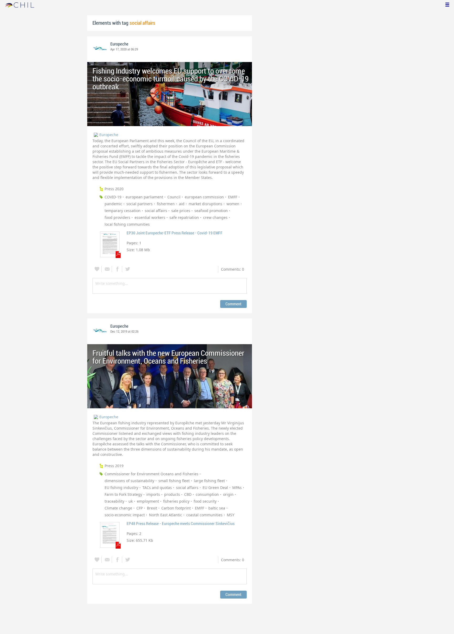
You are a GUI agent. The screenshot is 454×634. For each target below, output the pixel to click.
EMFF (232, 196)
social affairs (156, 210)
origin (228, 494)
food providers (117, 217)
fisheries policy (176, 501)
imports (153, 494)
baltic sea (216, 508)
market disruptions (205, 203)
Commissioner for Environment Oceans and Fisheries (151, 473)
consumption (207, 494)
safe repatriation (184, 217)
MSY (230, 514)
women (232, 203)
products (172, 494)
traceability (114, 501)
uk (130, 501)
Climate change (118, 508)
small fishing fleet (174, 480)
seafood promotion (211, 210)
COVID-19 (113, 196)
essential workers (150, 217)
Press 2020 (114, 188)
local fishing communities (127, 224)
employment (148, 501)
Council (173, 196)
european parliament (144, 196)
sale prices (180, 210)
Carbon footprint (176, 508)
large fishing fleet (209, 480)
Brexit (152, 508)
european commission (204, 196)
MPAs (237, 487)
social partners (139, 203)
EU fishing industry (121, 487)
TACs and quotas (157, 487)
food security (205, 501)
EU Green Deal (215, 487)
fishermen (166, 203)
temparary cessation (123, 210)
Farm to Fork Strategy (123, 494)
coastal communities (204, 514)
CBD (188, 494)
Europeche (119, 44)
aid (181, 203)
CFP (139, 508)
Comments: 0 (232, 269)
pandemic (113, 203)
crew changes (215, 217)
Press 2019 (114, 465)
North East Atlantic (165, 514)
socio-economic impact (125, 514)
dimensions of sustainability (129, 480)
